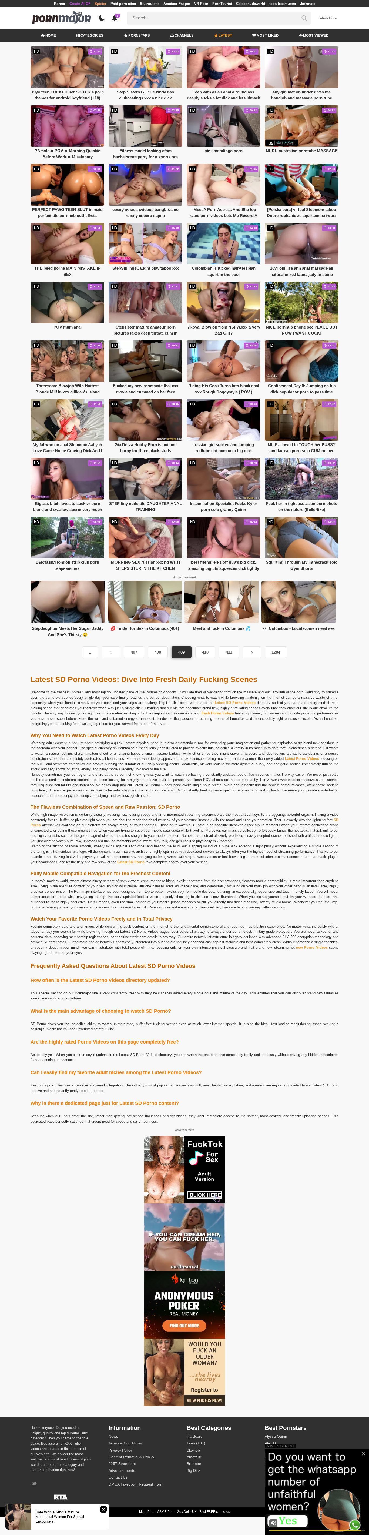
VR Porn (201, 4)
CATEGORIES (91, 36)
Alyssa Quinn (276, 1436)
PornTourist (222, 4)
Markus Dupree (278, 1450)
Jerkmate (307, 4)
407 (134, 652)
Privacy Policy (120, 1450)
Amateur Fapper (176, 4)
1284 (275, 652)
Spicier (100, 4)
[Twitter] (35, 1484)
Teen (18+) (196, 1443)
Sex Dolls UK (187, 1512)
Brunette (194, 1464)
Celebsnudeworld (250, 4)
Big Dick (193, 1470)
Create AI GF (79, 4)
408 (158, 652)
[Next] (252, 652)
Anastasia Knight (279, 1457)
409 (181, 652)
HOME (50, 36)
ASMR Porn (166, 1512)
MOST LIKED (268, 36)
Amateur (194, 1457)
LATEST (225, 36)
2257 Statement (122, 1464)
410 (205, 652)
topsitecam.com (282, 4)
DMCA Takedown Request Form (136, 1484)
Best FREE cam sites (214, 1512)
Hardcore (195, 1436)
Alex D (270, 1443)
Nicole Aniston (277, 1464)
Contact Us (118, 1477)
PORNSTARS (139, 36)
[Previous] (111, 652)
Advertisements (122, 1470)
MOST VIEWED (315, 36)
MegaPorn (147, 1512)
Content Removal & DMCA (131, 1457)
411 (229, 652)
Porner (59, 4)
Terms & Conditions (125, 1443)
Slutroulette (149, 4)
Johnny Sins (275, 1470)
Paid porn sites (123, 4)
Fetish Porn (327, 18)
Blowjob (193, 1450)
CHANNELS (184, 36)
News (113, 1436)
